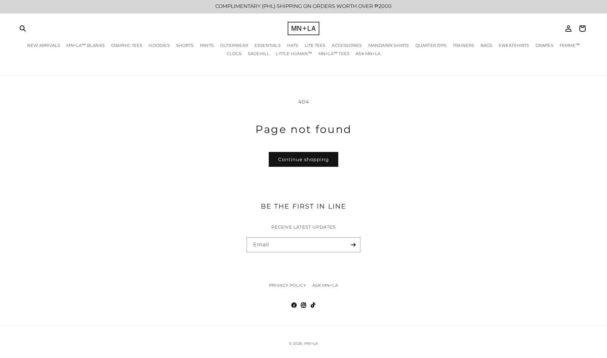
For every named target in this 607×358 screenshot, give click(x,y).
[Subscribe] (353, 244)
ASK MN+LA (325, 285)
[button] (23, 28)
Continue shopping (303, 159)
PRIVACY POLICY (287, 285)
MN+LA (311, 343)
